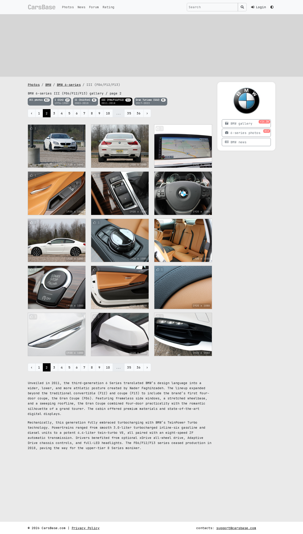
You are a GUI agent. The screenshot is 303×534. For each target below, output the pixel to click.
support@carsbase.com (236, 528)
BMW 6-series (69, 84)
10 (108, 113)
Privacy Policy (86, 528)
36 (139, 113)
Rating (108, 7)
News (81, 7)
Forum (94, 7)
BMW (48, 84)
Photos (68, 7)
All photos (38, 99)
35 (129, 113)
